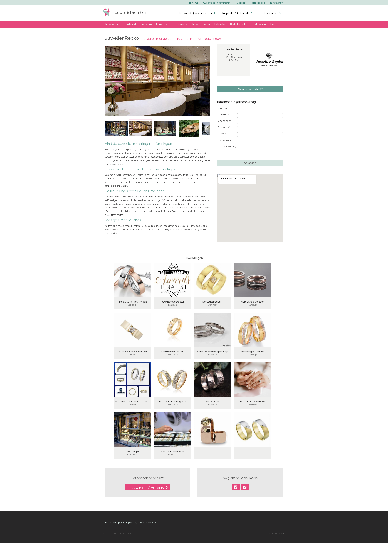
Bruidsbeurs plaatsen (116, 522)
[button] (109, 128)
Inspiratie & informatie (236, 13)
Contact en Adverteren (151, 522)
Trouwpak (146, 24)
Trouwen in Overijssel (145, 487)
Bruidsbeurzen (269, 13)
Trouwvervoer (163, 24)
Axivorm (282, 533)
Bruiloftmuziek (238, 24)
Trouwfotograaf (257, 24)
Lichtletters (220, 24)
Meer (273, 24)
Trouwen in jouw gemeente (196, 13)
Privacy (133, 522)
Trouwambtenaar (201, 24)
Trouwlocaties (112, 24)
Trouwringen (181, 24)
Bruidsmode (130, 24)
